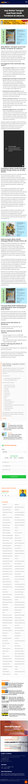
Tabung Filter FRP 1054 (19, 664)
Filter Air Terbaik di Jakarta (8, 543)
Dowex (16, 527)
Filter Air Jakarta (18, 532)
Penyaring (5, 635)
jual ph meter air (6, 579)
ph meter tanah (6, 643)
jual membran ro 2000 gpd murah (8, 566)
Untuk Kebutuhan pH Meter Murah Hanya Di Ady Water (20, 671)
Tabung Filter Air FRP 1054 (8, 661)
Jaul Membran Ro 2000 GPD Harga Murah (8, 561)
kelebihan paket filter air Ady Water (8, 599)
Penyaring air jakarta (7, 638)
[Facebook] (20, 782)
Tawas (16, 669)
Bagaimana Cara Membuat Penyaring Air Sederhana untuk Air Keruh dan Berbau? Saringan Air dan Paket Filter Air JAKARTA (13, 692)
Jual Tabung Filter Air (7, 584)
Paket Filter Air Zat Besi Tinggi (8, 617)
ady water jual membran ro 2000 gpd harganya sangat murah (8, 507)
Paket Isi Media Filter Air (8, 620)
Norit (4, 612)
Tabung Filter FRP (6, 664)
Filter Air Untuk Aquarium (20, 543)
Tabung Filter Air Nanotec (20, 661)
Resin (4, 646)
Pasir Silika (17, 625)
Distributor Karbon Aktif (20, 522)
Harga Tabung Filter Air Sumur (8, 556)
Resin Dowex (17, 646)
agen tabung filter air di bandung (20, 507)
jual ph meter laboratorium (20, 579)
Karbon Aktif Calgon (19, 592)
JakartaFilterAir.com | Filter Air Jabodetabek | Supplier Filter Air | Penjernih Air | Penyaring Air (14, 780)
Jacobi (16, 558)
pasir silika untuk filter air (20, 630)
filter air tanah (6, 540)
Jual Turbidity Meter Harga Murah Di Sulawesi (20, 586)
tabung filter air (6, 656)
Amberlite (17, 509)
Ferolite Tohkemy (6, 530)
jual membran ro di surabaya (8, 571)
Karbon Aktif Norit (6, 597)
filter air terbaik (18, 540)
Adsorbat (5, 504)
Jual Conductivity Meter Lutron (20, 561)
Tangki (16, 666)
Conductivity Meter (7, 522)
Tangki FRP (5, 669)
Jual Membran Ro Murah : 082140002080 (20, 571)
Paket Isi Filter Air (18, 617)
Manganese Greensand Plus (20, 602)
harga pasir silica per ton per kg (8, 550)
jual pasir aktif (18, 574)
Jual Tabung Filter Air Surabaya (8, 586)
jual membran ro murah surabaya (8, 574)
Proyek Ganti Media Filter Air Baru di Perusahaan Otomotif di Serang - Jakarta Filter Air (17, 715)
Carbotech (17, 517)
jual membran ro (18, 563)
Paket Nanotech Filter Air (8, 622)
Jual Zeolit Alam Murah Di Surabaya (20, 589)
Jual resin (17, 581)
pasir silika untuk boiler (7, 630)
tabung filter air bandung (20, 658)
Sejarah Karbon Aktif (19, 651)
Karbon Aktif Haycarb (7, 594)
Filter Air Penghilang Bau (8, 535)
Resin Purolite (5, 651)
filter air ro (17, 535)
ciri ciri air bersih (6, 520)
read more (7, 732)
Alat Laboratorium (6, 509)
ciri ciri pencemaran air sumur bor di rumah (20, 520)
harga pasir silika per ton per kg (20, 550)
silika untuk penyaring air (20, 653)
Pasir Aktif (5, 625)
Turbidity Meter (6, 671)
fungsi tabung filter (7, 545)
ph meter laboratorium (20, 640)
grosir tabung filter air (7, 548)
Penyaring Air (17, 635)
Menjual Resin (5, 610)
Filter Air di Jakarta (6, 532)
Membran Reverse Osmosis (20, 604)
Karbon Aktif (5, 592)
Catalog (4, 418)
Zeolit (16, 674)
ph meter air (5, 640)
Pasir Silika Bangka (6, 628)
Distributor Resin (6, 525)
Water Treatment (6, 674)
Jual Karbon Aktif (6, 563)
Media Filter (5, 604)
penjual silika (17, 633)
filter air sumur (18, 538)
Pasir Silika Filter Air (19, 628)
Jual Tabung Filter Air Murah (20, 584)
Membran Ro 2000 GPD (20, 607)
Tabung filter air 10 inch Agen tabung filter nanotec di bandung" (20, 656)
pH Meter (17, 638)
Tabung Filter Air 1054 (7, 658)
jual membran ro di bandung (20, 566)
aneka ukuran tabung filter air (8, 512)
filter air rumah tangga (7, 538)
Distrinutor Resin (6, 527)
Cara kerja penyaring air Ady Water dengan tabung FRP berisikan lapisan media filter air (20, 514)
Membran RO (5, 607)
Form (3, 449)
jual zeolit (5, 589)
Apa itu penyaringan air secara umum (20, 512)
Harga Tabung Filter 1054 (20, 553)
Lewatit (16, 599)
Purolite (16, 643)
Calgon (4, 514)
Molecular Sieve (18, 610)
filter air (16, 530)
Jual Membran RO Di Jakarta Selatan (8, 568)
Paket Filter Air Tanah (7, 615)
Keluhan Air (14, 456)
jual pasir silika (6, 576)
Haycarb (16, 556)
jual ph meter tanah (7, 581)
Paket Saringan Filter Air (20, 622)
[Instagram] (22, 782)
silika (4, 653)
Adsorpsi (17, 504)
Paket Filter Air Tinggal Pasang (20, 615)
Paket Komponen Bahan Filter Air (20, 620)
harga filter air (18, 548)
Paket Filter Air (18, 612)
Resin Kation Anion (6, 648)
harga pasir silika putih (7, 553)
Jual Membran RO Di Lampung (20, 568)
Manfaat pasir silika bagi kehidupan (8, 602)
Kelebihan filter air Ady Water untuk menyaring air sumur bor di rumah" (20, 597)
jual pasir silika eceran (19, 576)
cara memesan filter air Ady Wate (8, 517)
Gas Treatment (18, 545)
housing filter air (6, 558)
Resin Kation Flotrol (19, 648)
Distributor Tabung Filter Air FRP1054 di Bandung (20, 525)
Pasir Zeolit (5, 633)
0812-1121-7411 (5, 758)
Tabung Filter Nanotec (7, 666)
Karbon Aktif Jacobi (19, 594)
